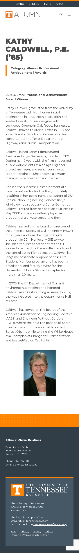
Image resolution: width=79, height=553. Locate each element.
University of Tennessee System (29, 521)
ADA (13, 531)
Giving (20, 4)
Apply (59, 4)
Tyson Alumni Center (18, 447)
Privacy (25, 531)
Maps (47, 4)
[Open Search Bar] (61, 15)
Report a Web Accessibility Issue (30, 535)
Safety (37, 531)
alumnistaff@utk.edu (25, 464)
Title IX (49, 531)
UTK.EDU (34, 4)
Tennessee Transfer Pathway (50, 524)
